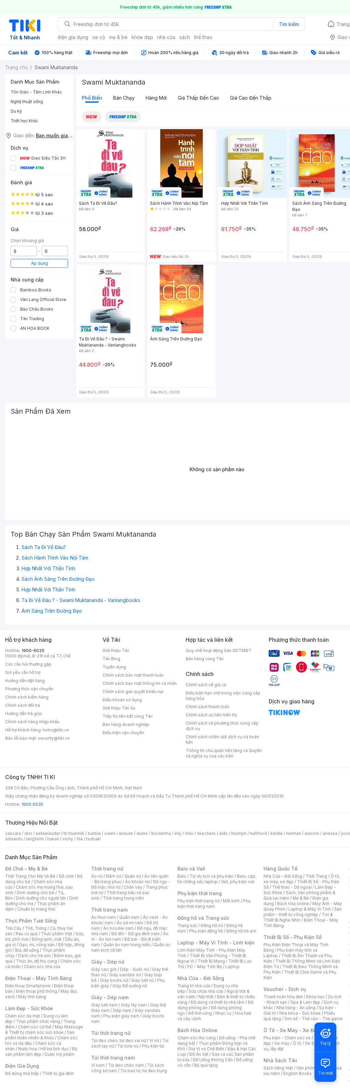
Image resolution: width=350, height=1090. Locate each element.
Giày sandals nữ (125, 974)
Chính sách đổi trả (22, 705)
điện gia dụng (72, 37)
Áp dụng (39, 263)
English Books (297, 1073)
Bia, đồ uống (27, 950)
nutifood (258, 833)
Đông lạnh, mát (47, 939)
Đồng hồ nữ (212, 925)
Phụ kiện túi (153, 1046)
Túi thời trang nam (113, 1058)
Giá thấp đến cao (198, 98)
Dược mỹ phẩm (60, 1054)
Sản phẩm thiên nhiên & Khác (40, 1035)
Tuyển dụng (114, 666)
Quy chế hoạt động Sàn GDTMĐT (219, 650)
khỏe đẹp (142, 37)
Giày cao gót (104, 969)
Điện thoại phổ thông (36, 991)
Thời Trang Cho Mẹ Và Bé (30, 876)
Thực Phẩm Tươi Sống (31, 921)
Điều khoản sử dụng (122, 699)
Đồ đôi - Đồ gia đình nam (135, 933)
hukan (53, 838)
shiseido (14, 838)
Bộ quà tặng (206, 1065)
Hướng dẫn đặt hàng (25, 680)
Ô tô (297, 1043)
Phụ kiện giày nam (121, 1015)
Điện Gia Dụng (22, 1066)
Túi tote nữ (127, 1046)
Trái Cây (13, 928)
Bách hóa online (293, 903)
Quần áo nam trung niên (126, 944)
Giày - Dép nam (110, 997)
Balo (181, 876)
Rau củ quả (27, 933)
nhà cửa (166, 37)
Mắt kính (231, 900)
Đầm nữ (113, 876)
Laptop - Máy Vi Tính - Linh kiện (216, 942)
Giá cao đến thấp (250, 98)
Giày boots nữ (114, 980)
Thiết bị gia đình (58, 1073)
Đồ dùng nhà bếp (22, 1073)
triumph (238, 833)
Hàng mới (156, 98)
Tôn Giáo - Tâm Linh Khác (36, 92)
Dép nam (122, 1010)
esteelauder (48, 833)
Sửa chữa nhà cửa (206, 991)
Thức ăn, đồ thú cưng (36, 961)
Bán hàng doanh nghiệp (126, 724)
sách (184, 37)
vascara (13, 833)
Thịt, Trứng (35, 928)
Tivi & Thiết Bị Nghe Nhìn (298, 917)
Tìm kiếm (289, 24)
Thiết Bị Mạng (211, 961)
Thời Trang (316, 876)
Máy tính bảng (32, 996)
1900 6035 (32, 804)
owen (110, 833)
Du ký (16, 111)
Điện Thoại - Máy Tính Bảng (38, 978)
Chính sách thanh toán (207, 706)
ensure (126, 833)
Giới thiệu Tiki (116, 650)
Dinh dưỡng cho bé (35, 892)
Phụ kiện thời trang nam (214, 903)
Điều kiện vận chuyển (123, 732)
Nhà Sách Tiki (280, 1060)
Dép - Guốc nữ (134, 969)
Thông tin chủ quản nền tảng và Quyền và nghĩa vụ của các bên (224, 753)
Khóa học (315, 996)
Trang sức (187, 925)
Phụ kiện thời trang (199, 893)
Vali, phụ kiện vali (238, 881)
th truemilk (74, 833)
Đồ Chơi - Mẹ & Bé (26, 869)
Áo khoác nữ (137, 881)
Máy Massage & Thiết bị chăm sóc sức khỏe (44, 1029)
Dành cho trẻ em (34, 955)
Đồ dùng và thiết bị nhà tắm (217, 1002)
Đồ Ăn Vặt (198, 1054)
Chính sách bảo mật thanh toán (133, 675)
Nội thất (206, 996)
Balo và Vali (191, 869)
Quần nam (129, 917)
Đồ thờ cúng (200, 1013)
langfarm (35, 838)
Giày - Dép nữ (107, 962)
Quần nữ (132, 876)
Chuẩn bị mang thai (36, 909)
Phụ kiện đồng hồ (206, 931)
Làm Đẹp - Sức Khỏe (29, 1008)
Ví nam (98, 1065)
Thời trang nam (109, 910)
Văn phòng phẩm (313, 1067)
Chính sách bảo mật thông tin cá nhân (140, 683)
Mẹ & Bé (301, 898)
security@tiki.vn (54, 738)
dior (28, 833)
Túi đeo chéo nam (126, 1065)
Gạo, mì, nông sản (37, 944)
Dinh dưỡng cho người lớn (41, 898)
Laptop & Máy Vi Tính (309, 909)
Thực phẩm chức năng (38, 1021)
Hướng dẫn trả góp (23, 713)
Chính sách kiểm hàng (27, 697)
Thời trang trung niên (123, 898)
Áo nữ (97, 876)
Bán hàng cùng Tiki (205, 658)
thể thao (203, 37)
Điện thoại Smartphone (28, 985)
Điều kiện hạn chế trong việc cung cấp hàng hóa (223, 695)
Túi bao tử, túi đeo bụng (143, 1070)
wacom (312, 833)
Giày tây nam (134, 1004)
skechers (206, 833)
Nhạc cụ (223, 1013)
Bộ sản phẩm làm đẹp (41, 1051)
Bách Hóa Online (197, 1030)
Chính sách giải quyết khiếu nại (133, 691)
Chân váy (133, 887)
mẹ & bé (118, 37)
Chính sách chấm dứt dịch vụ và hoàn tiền (222, 739)
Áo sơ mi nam (130, 922)
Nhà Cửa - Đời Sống (200, 978)
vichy (68, 838)
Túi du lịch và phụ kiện (211, 876)
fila (80, 838)
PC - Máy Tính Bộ (204, 966)
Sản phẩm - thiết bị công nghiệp (303, 911)
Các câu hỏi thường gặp (28, 664)
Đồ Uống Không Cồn (213, 1059)
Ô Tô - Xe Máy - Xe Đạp (292, 1030)
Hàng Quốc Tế (280, 869)
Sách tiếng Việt (278, 1067)
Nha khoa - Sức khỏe (300, 1013)
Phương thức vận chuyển (29, 688)
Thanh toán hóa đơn (283, 996)
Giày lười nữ (142, 980)
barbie (94, 833)
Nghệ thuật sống (27, 101)
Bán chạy (124, 98)
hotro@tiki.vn (56, 729)
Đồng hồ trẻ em (241, 931)
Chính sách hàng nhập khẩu (32, 721)
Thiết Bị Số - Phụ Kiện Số (293, 937)
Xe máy (282, 1043)
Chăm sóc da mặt (22, 1015)
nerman (293, 833)
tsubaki (93, 838)
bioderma (161, 833)
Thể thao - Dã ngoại (292, 887)
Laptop (232, 966)
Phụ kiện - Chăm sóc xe (287, 1037)
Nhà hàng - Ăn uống (296, 1007)
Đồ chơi (66, 876)
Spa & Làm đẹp (305, 1002)
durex (142, 833)
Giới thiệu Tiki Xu (119, 708)
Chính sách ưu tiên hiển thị (211, 714)
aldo (223, 833)
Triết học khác (24, 120)
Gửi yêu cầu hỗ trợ (22, 672)
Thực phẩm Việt (56, 933)
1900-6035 (33, 650)
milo (189, 833)
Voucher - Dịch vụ (285, 989)
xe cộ (98, 37)
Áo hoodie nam (118, 928)
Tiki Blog (111, 658)
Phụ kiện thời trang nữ (198, 900)
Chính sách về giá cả (206, 684)
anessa (330, 833)
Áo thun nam (103, 917)
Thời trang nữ (107, 869)
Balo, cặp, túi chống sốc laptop (216, 879)
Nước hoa (27, 1048)
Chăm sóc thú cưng (196, 1037)
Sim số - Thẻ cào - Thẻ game (313, 1018)
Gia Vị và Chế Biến (206, 1048)
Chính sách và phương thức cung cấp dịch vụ (222, 726)
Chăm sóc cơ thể (34, 1026)
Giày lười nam (104, 1004)
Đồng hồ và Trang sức (203, 918)
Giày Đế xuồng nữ (129, 985)
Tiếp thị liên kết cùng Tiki (127, 716)
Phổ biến (92, 98)
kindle (276, 833)
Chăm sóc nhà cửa (42, 966)
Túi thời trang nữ (111, 1033)
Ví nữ (154, 1040)
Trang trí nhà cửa (193, 985)
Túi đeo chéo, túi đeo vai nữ (118, 1040)
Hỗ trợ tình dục (54, 1048)
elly (177, 833)
